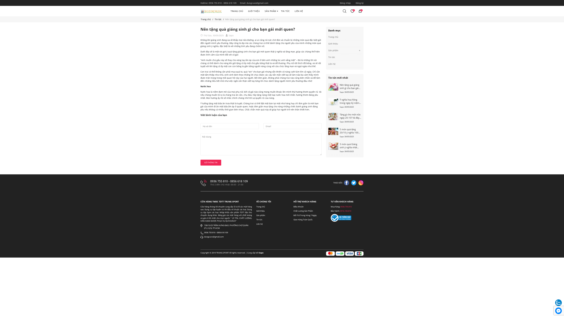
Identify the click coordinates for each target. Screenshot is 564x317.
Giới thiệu (254, 11)
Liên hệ (299, 11)
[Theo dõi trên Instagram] (361, 182)
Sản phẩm (270, 11)
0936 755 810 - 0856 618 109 (223, 3)
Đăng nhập (345, 3)
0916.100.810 (345, 211)
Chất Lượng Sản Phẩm (303, 211)
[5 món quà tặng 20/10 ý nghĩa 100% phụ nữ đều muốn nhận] (333, 131)
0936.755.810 (346, 206)
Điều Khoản (298, 206)
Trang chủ (237, 11)
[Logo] (211, 11)
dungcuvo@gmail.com (257, 3)
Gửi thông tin (210, 162)
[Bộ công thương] (341, 217)
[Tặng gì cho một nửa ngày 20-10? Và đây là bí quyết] (333, 116)
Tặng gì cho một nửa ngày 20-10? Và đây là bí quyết (350, 117)
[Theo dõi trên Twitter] (354, 182)
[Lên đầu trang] (558, 294)
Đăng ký (360, 3)
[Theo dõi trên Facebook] (347, 182)
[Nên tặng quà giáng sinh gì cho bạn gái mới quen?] (333, 86)
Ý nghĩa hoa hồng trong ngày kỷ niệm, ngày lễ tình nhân (350, 103)
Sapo (261, 252)
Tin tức (285, 11)
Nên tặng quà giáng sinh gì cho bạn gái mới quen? (349, 88)
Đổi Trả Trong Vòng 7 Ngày (305, 215)
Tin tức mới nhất (338, 77)
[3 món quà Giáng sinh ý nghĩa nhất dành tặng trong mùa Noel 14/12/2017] (333, 146)
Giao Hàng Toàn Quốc (303, 219)
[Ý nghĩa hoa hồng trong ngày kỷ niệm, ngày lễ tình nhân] (333, 101)
